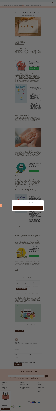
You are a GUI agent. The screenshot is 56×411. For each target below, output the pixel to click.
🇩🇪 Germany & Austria (28, 206)
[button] (1, 205)
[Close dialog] (43, 200)
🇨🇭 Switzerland (28, 209)
